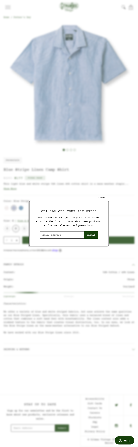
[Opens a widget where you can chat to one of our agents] (124, 440)
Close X (103, 197)
